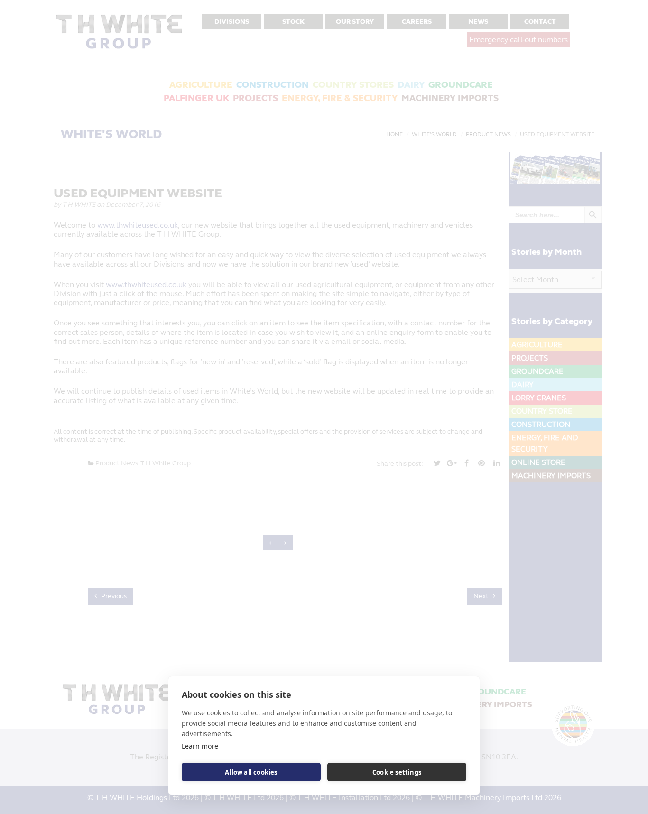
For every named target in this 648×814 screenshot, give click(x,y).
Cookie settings (396, 772)
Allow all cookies (251, 772)
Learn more (200, 745)
